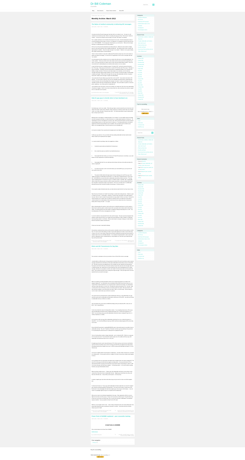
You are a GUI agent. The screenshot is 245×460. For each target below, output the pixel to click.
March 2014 (140, 84)
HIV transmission (123, 93)
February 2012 (140, 95)
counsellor (120, 434)
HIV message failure (123, 92)
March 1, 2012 (99, 418)
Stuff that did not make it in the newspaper (101, 92)
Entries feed (140, 122)
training (132, 435)
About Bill (121, 10)
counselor (131, 434)
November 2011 (141, 97)
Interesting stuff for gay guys (103, 240)
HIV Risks (125, 240)
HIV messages (130, 92)
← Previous (94, 442)
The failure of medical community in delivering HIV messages (111, 24)
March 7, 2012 (99, 26)
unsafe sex (132, 241)
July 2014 (140, 80)
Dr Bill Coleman (101, 3)
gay (117, 92)
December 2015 (141, 62)
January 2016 (140, 60)
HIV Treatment (131, 411)
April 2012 (140, 91)
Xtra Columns (100, 10)
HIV (118, 92)
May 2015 (140, 74)
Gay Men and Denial (142, 47)
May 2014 (140, 82)
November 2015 (141, 64)
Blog (93, 10)
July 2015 (140, 70)
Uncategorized (140, 27)
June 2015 (140, 72)
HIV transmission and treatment (126, 411)
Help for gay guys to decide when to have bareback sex (109, 98)
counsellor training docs (97, 434)
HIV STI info (95, 240)
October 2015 (140, 66)
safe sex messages (130, 93)
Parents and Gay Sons (142, 45)
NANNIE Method (95, 431)
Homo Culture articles (111, 10)
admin (95, 26)
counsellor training (126, 434)
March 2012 (140, 93)
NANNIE (129, 435)
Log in (139, 120)
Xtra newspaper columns (142, 29)
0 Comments (105, 26)
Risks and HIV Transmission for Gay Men (105, 246)
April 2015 (140, 76)
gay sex (119, 240)
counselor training (123, 435)
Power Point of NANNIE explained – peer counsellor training (111, 416)
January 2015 (140, 78)
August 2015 (140, 68)
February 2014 (140, 213)
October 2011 (140, 99)
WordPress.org (141, 126)
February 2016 (140, 58)
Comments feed (141, 124)
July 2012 (140, 89)
